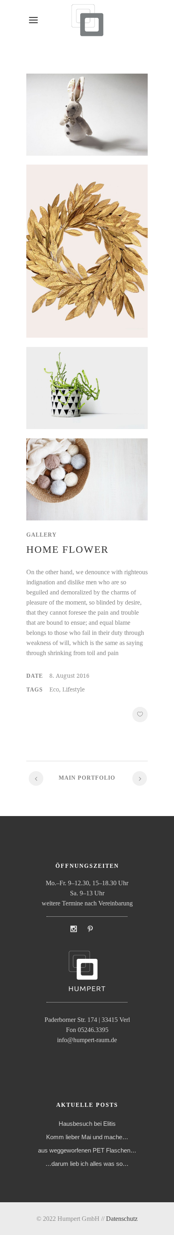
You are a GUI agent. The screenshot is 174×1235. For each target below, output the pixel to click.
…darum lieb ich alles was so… (87, 1163)
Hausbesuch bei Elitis (87, 1123)
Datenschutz (122, 1218)
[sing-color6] (87, 256)
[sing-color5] (87, 397)
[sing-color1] (87, 119)
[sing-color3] (87, 488)
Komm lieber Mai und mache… (87, 1136)
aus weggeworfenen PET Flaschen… (87, 1150)
